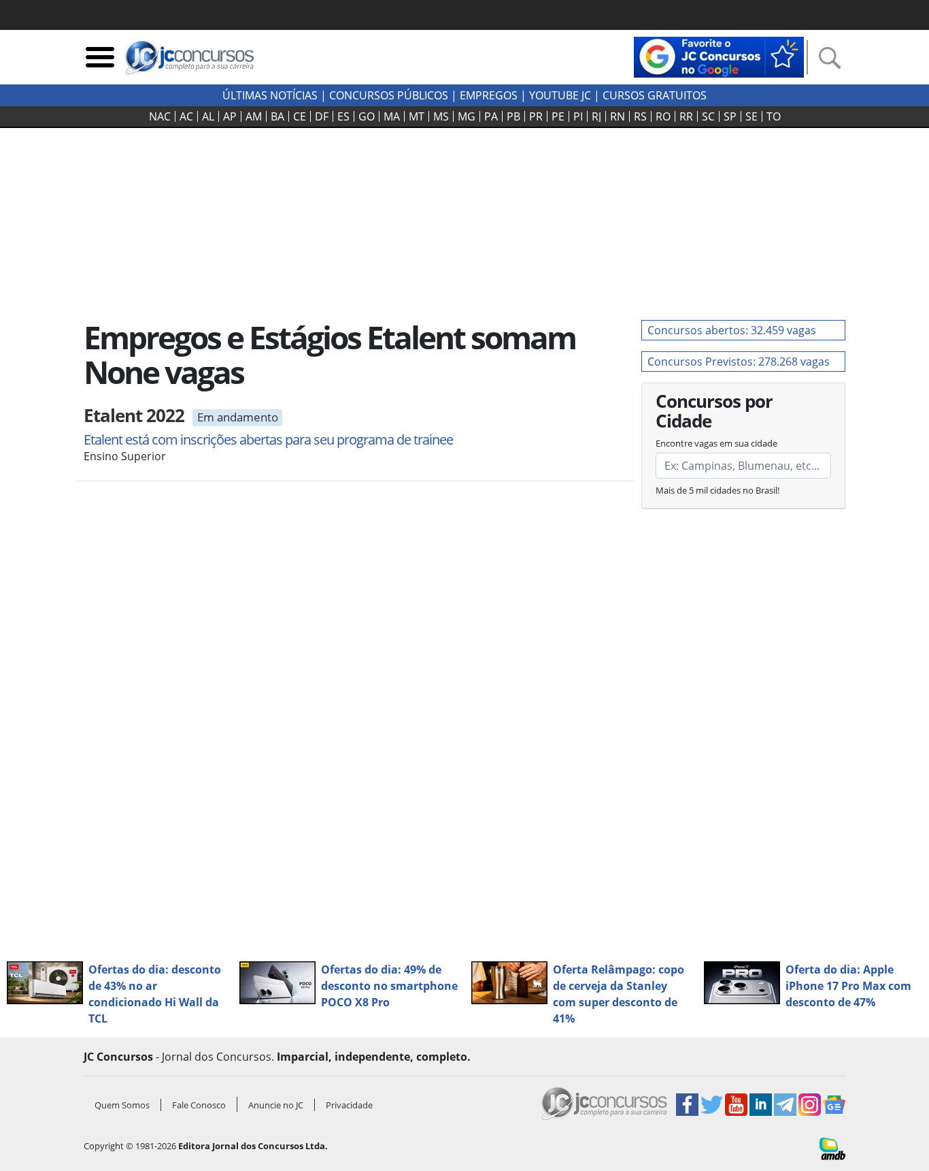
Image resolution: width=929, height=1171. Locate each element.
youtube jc (560, 95)
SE (751, 116)
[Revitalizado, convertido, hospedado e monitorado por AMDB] (832, 1147)
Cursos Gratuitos (655, 95)
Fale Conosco (199, 1105)
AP (230, 116)
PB (513, 116)
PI (578, 116)
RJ (596, 116)
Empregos (489, 95)
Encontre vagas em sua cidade (716, 443)
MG (466, 116)
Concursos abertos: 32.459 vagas (731, 330)
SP (730, 116)
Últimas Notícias (270, 95)
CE (299, 116)
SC (708, 116)
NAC (160, 116)
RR (686, 116)
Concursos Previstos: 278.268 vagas (738, 361)
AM (254, 116)
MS (441, 116)
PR (536, 116)
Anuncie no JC (275, 1105)
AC (186, 116)
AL (208, 116)
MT (416, 116)
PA (491, 116)
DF (321, 116)
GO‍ (366, 116)
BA (277, 116)
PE (558, 116)
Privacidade (349, 1105)
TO (773, 116)
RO (663, 116)
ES (343, 116)
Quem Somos (122, 1105)
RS (640, 116)
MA (392, 116)
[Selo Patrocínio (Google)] (719, 55)
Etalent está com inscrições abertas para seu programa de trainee (268, 439)
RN (617, 116)
